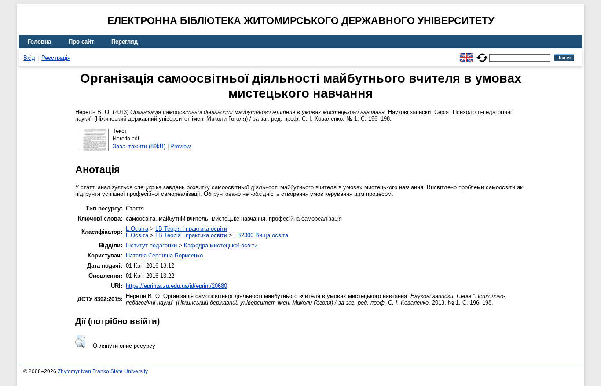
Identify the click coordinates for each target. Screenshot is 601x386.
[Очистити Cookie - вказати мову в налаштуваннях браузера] (482, 54)
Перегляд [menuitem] (124, 41)
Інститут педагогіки (151, 245)
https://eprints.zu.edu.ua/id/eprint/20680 (176, 286)
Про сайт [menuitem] (81, 41)
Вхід (29, 58)
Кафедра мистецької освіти (220, 245)
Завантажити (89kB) (139, 146)
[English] (466, 54)
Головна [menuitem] (39, 41)
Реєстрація (55, 58)
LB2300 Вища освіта (261, 235)
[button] (80, 341)
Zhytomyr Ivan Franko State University (103, 371)
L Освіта (137, 228)
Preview (180, 146)
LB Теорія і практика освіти (191, 228)
